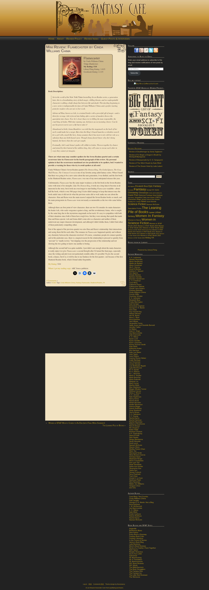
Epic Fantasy (154, 186)
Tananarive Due (135, 468)
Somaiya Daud (134, 457)
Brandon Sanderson (137, 279)
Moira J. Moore (135, 393)
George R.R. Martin (152, 190)
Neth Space (133, 550)
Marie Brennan (135, 377)
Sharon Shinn (134, 447)
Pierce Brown (134, 412)
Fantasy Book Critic (136, 536)
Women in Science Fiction (142, 221)
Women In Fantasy (149, 216)
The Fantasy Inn (135, 573)
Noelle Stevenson (136, 404)
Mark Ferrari (134, 383)
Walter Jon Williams (136, 484)
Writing (148, 238)
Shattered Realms (96, 283)
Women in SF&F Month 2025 (150, 235)
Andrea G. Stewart (136, 271)
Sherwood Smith (135, 453)
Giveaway (133, 192)
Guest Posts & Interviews (115, 38)
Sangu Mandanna (136, 439)
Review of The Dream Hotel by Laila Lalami (145, 166)
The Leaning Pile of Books (113, 425)
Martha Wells (134, 385)
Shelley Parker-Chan (137, 449)
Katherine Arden (135, 348)
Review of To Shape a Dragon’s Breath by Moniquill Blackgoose (145, 156)
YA (104, 283)
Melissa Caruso (135, 391)
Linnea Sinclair (134, 364)
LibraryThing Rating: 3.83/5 (94, 69)
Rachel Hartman (135, 420)
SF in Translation (135, 559)
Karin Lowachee (135, 343)
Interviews (131, 197)
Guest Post (133, 195)
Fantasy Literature (136, 538)
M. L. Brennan (134, 374)
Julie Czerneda (135, 335)
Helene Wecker (135, 314)
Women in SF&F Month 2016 (148, 226)
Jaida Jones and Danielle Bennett (142, 325)
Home (51, 38)
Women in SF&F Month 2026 (136, 238)
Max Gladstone (135, 387)
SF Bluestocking (135, 558)
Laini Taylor (133, 354)
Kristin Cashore (135, 514)
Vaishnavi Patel (135, 480)
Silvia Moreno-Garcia (137, 455)
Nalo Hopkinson (135, 397)
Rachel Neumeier (135, 422)
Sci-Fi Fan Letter (135, 554)
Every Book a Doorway (138, 534)
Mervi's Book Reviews (137, 546)
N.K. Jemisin (137, 201)
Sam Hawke (133, 437)
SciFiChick (133, 556)
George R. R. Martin (137, 308)
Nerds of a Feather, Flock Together (142, 548)
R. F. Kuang (133, 416)
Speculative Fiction (134, 208)
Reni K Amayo (134, 426)
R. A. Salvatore (135, 414)
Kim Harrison (134, 350)
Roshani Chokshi (135, 432)
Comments (98, 584)
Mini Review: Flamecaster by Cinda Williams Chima (74, 49)
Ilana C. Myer (134, 317)
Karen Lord (133, 339)
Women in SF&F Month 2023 (149, 233)
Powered (147, 250)
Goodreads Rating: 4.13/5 (93, 72)
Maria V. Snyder (135, 375)
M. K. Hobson (134, 372)
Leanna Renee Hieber (137, 358)
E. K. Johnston (134, 298)
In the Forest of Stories (138, 540)
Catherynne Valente (136, 286)
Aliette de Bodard (135, 263)
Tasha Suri (133, 470)
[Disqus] (86, 321)
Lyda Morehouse (135, 368)
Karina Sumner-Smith (137, 344)
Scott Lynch (133, 443)
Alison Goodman (135, 265)
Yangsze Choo (134, 486)
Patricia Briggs (134, 406)
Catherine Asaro (135, 285)
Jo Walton (133, 329)
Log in (85, 584)
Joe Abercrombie (135, 333)
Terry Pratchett (134, 474)
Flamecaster (86, 283)
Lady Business (134, 544)
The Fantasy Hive (136, 571)
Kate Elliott (133, 346)
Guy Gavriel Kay (135, 312)
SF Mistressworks (136, 561)
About (60, 38)
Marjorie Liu (133, 381)
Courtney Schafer (136, 296)
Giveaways (143, 193)
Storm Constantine (136, 461)
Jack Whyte (133, 321)
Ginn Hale (133, 310)
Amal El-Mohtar (135, 269)
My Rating (52, 264)
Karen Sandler (134, 341)
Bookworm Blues (135, 530)
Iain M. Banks (134, 315)
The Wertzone (134, 577)
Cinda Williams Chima (94, 61)
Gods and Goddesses (155, 193)
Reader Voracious (136, 552)
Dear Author (133, 532)
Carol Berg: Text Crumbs (138, 496)
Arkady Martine (135, 275)
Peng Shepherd (135, 410)
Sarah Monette (151, 201)
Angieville (132, 529)
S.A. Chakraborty (135, 433)
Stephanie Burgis (135, 459)
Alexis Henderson (136, 261)
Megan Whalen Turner (137, 389)
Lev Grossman (134, 362)
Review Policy (74, 38)
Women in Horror (134, 220)
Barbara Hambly (135, 277)
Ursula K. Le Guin (136, 478)
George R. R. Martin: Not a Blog (141, 502)
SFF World (133, 565)
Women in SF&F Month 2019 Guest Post (140, 229)
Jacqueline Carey (140, 197)
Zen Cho (132, 488)
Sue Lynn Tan (134, 463)
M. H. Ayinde (134, 370)
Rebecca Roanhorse (137, 424)
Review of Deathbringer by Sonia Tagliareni (145, 152)
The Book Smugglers (137, 569)
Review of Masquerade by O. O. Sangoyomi (146, 160)
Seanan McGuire (152, 204)
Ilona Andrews (158, 195)
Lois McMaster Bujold (137, 366)
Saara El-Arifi (134, 435)
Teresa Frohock (135, 472)
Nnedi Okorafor (135, 403)
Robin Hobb (133, 430)
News (143, 201)
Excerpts (130, 190)
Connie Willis (134, 294)
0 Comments (51, 281)
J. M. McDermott (135, 506)
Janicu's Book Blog (136, 542)
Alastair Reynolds (135, 259)
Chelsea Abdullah (135, 290)
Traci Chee (133, 476)
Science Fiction (137, 204)
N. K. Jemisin (134, 395)
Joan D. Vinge (134, 331)
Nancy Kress (134, 399)
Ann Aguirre (131, 186)
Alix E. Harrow (134, 267)
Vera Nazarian (134, 482)
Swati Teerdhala (135, 464)
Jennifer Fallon (135, 327)
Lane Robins (134, 356)
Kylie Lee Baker (135, 352)
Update (151, 212)
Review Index (91, 38)
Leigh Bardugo (134, 360)
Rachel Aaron (134, 418)
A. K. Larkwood (135, 257)
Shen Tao (132, 451)
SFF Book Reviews (136, 563)
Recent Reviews (135, 148)
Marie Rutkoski (135, 379)
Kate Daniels (150, 197)
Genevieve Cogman (136, 306)
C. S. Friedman (135, 281)
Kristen (54, 283)
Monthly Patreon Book (148, 199)
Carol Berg (133, 283)
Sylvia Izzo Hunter (136, 466)
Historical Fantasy (145, 195)
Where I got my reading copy (59, 268)
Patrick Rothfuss (135, 408)
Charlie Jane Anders (137, 288)
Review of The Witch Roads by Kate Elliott (145, 163)
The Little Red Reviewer (138, 575)
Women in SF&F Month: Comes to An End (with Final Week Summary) (77, 423)
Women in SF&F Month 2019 (153, 228)
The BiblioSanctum (136, 567)
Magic (139, 199)
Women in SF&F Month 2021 (145, 232)
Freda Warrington (136, 302)
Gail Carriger (134, 304)
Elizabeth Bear (141, 186)
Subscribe (134, 73)
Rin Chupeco (134, 428)
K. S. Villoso (133, 337)
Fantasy (78, 283)
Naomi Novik (134, 401)
